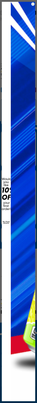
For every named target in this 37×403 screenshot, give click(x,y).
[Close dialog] (32, 4)
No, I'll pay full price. (6, 222)
